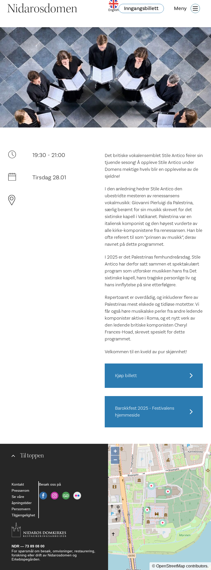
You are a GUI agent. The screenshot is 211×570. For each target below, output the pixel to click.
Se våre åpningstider (22, 500)
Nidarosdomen (42, 8)
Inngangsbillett (141, 8)
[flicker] (77, 495)
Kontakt (18, 484)
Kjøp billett (126, 376)
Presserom (20, 490)
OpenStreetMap (170, 566)
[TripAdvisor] (65, 495)
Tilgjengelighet (23, 515)
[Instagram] (54, 495)
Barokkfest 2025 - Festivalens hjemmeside (144, 411)
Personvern (21, 509)
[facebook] (43, 495)
